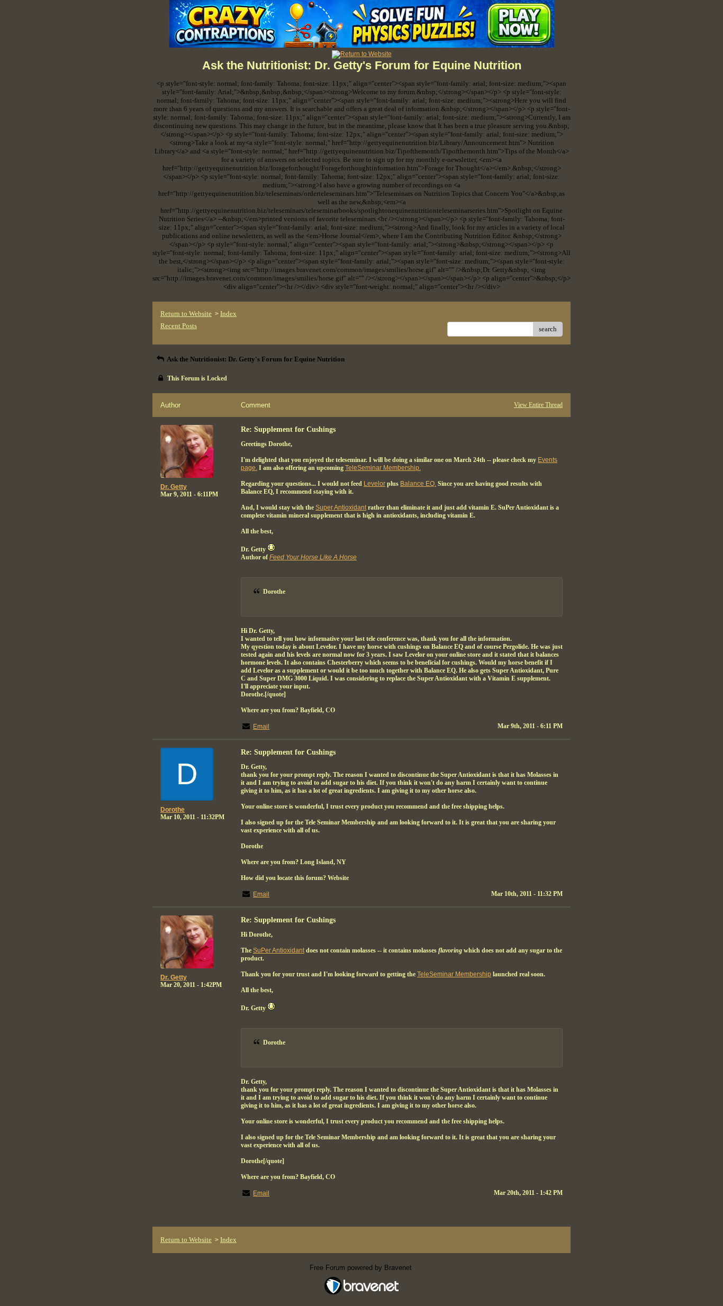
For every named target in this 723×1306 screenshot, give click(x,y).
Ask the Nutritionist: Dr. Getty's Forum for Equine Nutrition (255, 359)
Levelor (374, 483)
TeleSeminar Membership (454, 974)
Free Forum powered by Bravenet (362, 1268)
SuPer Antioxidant (278, 950)
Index (228, 314)
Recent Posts (178, 326)
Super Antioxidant (340, 507)
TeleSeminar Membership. (383, 467)
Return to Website (186, 314)
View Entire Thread (538, 405)
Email (261, 726)
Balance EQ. (418, 483)
